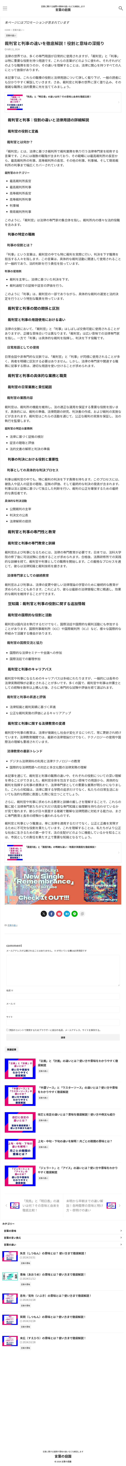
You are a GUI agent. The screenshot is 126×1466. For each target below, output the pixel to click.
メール (10, 1003)
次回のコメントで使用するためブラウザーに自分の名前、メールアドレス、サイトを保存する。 (55, 1030)
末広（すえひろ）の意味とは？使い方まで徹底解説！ (53, 1338)
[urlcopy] (82, 914)
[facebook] (51, 914)
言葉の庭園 (63, 9)
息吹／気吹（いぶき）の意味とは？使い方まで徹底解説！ (56, 1296)
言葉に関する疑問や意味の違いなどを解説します (63, 1451)
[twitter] (44, 914)
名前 (9, 990)
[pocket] (59, 914)
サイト (9, 1016)
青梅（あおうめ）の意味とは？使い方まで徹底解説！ (53, 1274)
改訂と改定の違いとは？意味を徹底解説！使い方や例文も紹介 (76, 1114)
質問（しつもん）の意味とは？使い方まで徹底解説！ (53, 1317)
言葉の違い (13, 925)
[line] (74, 914)
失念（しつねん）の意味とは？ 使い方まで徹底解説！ (53, 1253)
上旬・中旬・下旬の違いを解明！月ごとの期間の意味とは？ (75, 1141)
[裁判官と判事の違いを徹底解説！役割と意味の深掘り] (67, 914)
